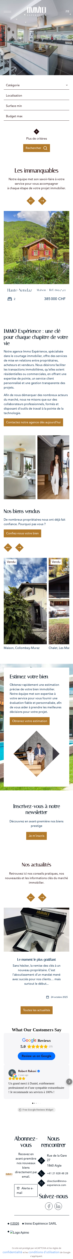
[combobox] (36, 85)
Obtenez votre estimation (29, 721)
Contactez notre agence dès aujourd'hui (33, 422)
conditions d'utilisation (44, 1252)
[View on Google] (12, 1073)
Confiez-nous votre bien (22, 533)
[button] (4, 1082)
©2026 (14, 1223)
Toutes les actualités (36, 1010)
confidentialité (12, 1252)
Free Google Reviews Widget (37, 1110)
